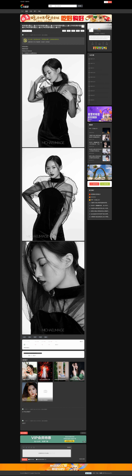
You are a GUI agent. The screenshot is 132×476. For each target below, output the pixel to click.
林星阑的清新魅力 (96, 194)
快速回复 (106, 184)
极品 (82, 30)
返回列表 (83, 433)
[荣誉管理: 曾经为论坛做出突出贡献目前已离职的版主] (104, 49)
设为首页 (23, 1)
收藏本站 (27, 1)
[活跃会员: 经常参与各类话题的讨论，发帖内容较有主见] (93, 49)
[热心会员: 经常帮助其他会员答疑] (95, 49)
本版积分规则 (82, 459)
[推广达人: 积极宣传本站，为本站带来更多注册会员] (97, 49)
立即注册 (47, 41)
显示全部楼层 (45, 35)
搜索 (51, 6)
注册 (106, 2)
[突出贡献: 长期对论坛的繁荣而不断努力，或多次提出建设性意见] (101, 49)
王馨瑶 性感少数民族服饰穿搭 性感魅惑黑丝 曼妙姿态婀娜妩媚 (100, 202)
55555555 (93, 197)
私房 (73, 30)
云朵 (27, 344)
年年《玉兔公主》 (93, 128)
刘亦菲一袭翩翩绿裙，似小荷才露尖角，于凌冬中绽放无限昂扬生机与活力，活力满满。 (100, 205)
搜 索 (79, 6)
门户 (22, 11)
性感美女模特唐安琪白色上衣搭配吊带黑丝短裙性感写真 (100, 208)
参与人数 (26, 341)
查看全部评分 (26, 347)
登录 (110, 2)
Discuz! (26, 473)
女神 (64, 30)
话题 (31, 11)
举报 (83, 405)
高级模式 (69, 447)
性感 (78, 30)
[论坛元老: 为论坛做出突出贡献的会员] (106, 49)
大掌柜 (26, 35)
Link (29, 447)
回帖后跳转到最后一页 (41, 459)
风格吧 (100, 473)
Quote (31, 447)
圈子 (35, 11)
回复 (23, 405)
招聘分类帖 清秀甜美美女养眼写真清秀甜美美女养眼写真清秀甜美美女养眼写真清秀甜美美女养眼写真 (100, 211)
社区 (26, 11)
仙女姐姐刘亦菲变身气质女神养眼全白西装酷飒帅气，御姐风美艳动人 (100, 214)
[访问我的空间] (91, 31)
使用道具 (80, 405)
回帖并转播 (31, 459)
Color (26, 447)
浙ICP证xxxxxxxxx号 (107, 473)
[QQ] (88, 473)
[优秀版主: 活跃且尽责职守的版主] (102, 49)
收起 (81, 341)
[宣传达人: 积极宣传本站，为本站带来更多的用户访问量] (99, 49)
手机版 (97, 473)
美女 (69, 30)
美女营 (25, 355)
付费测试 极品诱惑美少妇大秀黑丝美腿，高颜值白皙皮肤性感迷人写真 (100, 216)
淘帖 (39, 11)
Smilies (34, 447)
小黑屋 (93, 473)
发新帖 (25, 433)
